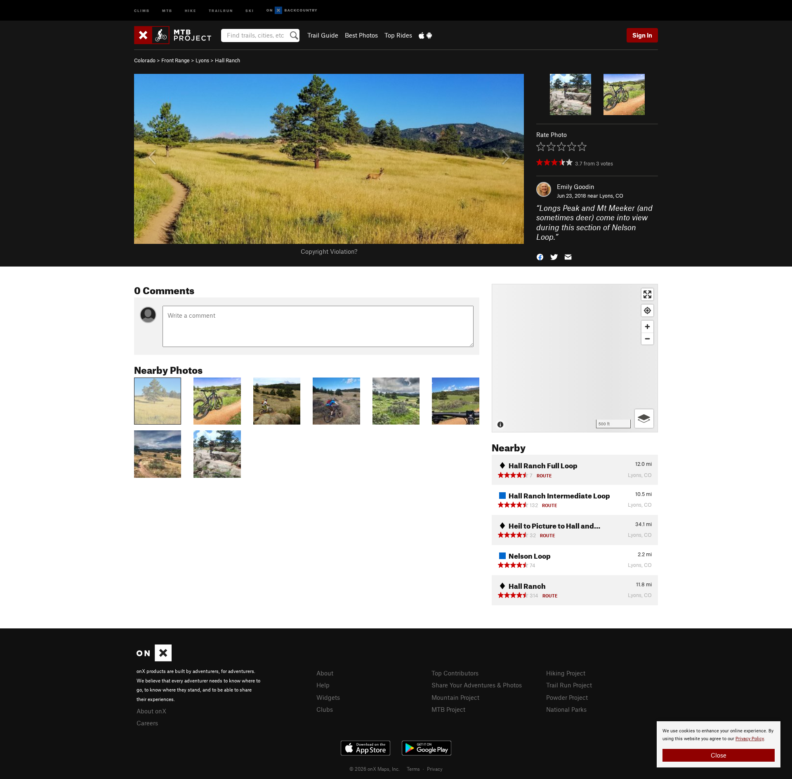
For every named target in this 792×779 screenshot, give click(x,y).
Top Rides (398, 35)
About (324, 673)
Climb (142, 10)
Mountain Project (455, 697)
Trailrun (221, 10)
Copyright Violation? (329, 251)
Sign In (642, 35)
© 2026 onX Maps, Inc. (374, 769)
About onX (151, 711)
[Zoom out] (647, 339)
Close (718, 755)
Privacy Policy (749, 738)
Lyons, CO (611, 195)
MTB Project (448, 709)
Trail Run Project (569, 685)
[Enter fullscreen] (647, 294)
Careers (147, 723)
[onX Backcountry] (291, 10)
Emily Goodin (575, 186)
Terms (413, 769)
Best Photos (361, 35)
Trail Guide (322, 35)
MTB (167, 10)
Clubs (324, 709)
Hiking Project (565, 673)
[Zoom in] (647, 327)
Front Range (175, 60)
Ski (249, 10)
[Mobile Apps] (425, 35)
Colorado (145, 60)
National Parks (566, 709)
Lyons (202, 60)
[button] (540, 256)
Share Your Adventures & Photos (476, 685)
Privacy (435, 769)
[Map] (575, 358)
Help (323, 685)
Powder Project (567, 697)
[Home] (176, 35)
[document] (718, 744)
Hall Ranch (227, 60)
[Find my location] (647, 310)
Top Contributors (454, 673)
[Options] (644, 418)
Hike (190, 10)
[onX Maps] (154, 659)
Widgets (328, 697)
